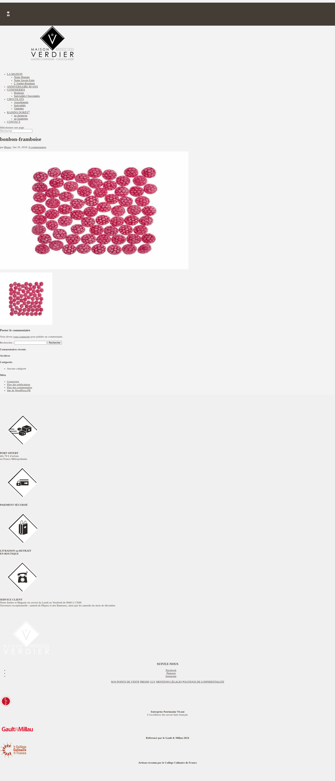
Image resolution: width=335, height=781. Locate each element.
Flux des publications (18, 384)
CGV (152, 681)
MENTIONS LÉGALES (169, 681)
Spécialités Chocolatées (27, 96)
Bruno (7, 147)
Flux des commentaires (19, 387)
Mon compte (14, 18)
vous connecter (21, 336)
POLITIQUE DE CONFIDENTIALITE (203, 681)
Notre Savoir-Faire (24, 80)
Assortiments (21, 102)
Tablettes (19, 108)
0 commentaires (37, 147)
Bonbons (19, 92)
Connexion (13, 381)
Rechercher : (7, 342)
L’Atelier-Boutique (24, 83)
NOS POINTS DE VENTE (125, 681)
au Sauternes (21, 118)
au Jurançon (20, 115)
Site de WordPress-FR (19, 390)
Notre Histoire (22, 77)
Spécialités (20, 105)
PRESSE (144, 681)
